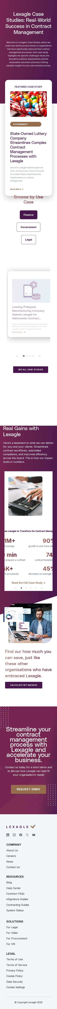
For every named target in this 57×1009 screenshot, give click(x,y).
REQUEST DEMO (28, 789)
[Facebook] (20, 834)
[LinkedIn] (7, 834)
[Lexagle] (20, 826)
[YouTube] (33, 834)
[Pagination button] (24, 356)
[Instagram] (14, 834)
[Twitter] (27, 834)
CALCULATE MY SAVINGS (23, 685)
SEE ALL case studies (30, 369)
